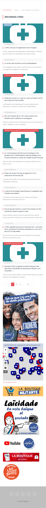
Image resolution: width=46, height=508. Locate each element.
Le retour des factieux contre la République (20, 63)
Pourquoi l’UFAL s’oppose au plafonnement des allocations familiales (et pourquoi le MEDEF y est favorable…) (22, 269)
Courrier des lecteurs (13, 243)
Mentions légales (23, 501)
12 (28, 284)
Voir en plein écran (9, 382)
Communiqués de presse (13, 75)
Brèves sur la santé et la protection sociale (21, 130)
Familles (8, 25)
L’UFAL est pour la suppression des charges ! (20, 48)
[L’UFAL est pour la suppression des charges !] (23, 33)
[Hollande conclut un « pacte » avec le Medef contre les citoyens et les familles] (23, 83)
